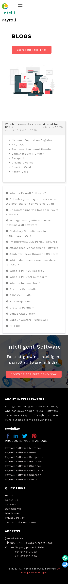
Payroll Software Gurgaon (23, 474)
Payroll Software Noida (21, 479)
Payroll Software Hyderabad (25, 461)
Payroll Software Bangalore (24, 457)
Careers (10, 504)
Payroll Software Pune (20, 452)
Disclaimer (12, 513)
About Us (11, 500)
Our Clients (13, 508)
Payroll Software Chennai (23, 466)
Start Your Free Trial (31, 49)
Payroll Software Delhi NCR (24, 470)
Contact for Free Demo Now (34, 374)
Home (9, 495)
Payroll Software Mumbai (23, 448)
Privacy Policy (15, 517)
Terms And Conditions (20, 522)
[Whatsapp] (65, 558)
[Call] (65, 565)
